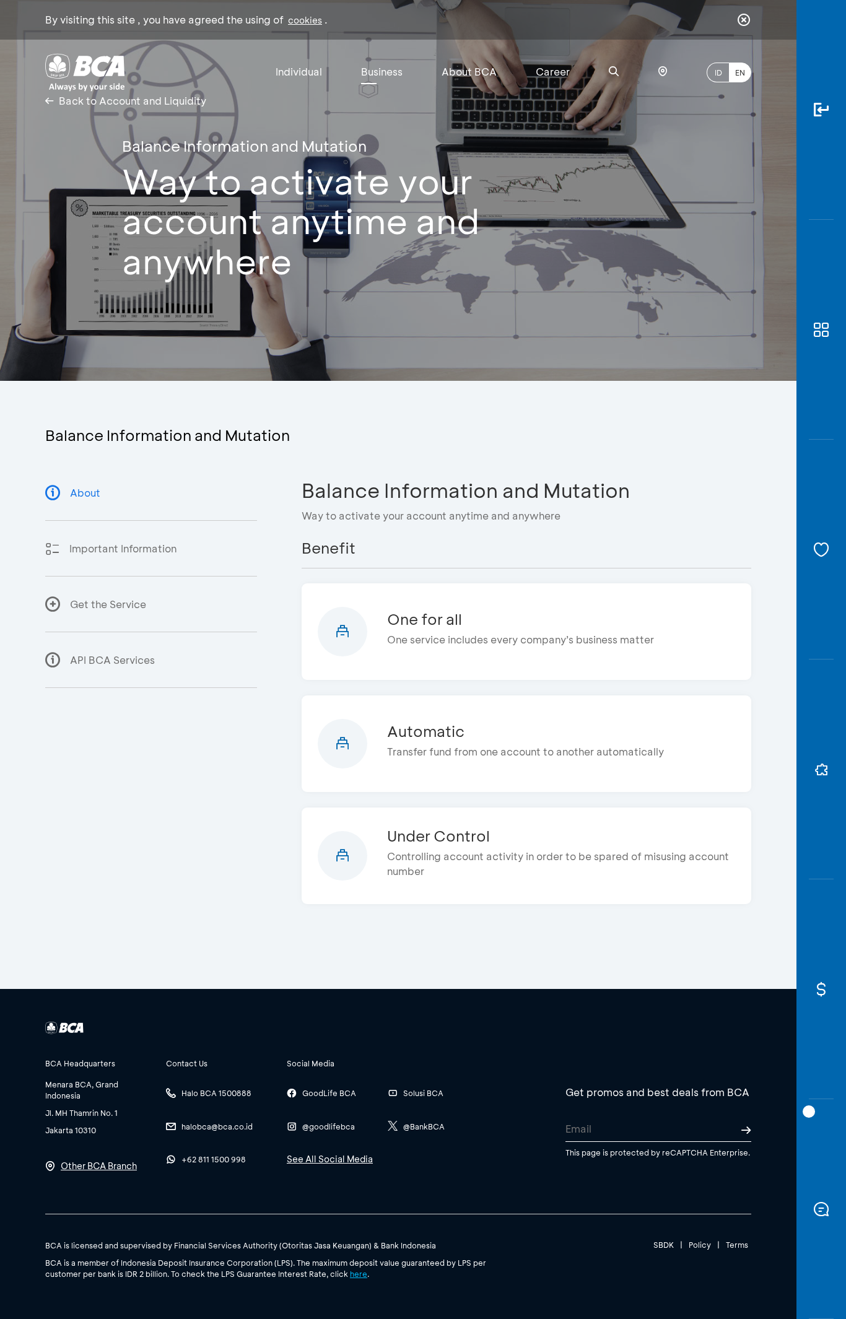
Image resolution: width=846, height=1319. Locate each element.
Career (553, 71)
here (358, 1274)
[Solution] (821, 769)
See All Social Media (330, 1159)
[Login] (821, 110)
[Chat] (821, 1209)
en (740, 72)
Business (382, 71)
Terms (737, 1245)
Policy (700, 1245)
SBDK (663, 1245)
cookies (305, 20)
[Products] (821, 330)
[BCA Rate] (821, 989)
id (718, 72)
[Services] (821, 550)
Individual (299, 71)
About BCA (469, 71)
